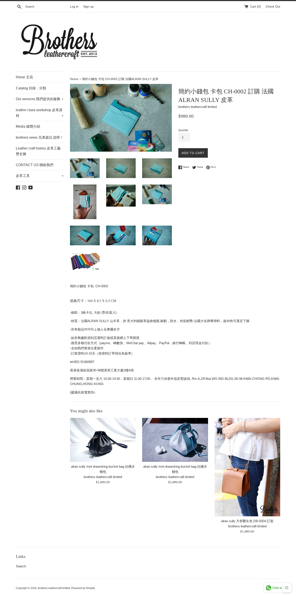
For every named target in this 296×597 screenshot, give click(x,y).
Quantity (183, 130)
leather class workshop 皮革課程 (39, 112)
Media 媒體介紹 (28, 126)
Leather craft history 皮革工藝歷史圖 (38, 151)
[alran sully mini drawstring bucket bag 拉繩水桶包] (103, 440)
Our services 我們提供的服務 (39, 99)
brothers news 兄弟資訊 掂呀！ (39, 137)
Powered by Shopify (83, 588)
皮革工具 (39, 176)
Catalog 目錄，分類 (31, 88)
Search (21, 566)
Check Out (273, 6)
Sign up (88, 6)
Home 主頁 (24, 77)
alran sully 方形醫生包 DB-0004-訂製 (247, 521)
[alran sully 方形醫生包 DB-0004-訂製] (247, 467)
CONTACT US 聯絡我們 (34, 165)
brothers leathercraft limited (54, 588)
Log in (74, 6)
